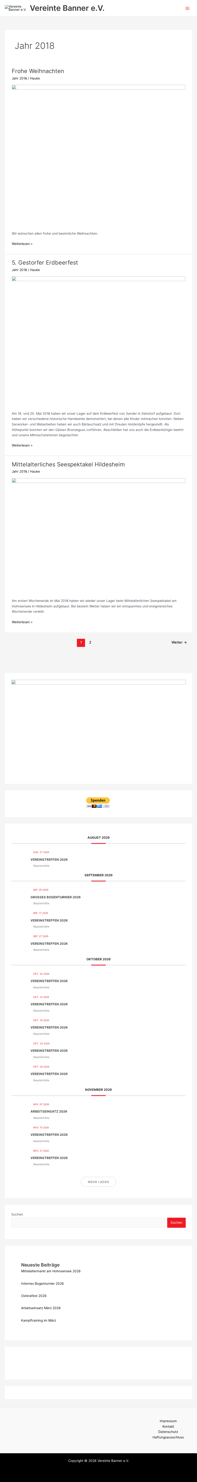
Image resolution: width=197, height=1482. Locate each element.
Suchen (17, 1214)
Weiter (179, 642)
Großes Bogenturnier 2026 (56, 897)
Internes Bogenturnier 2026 (42, 1283)
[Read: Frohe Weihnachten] (98, 155)
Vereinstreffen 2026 (49, 859)
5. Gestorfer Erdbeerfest (45, 262)
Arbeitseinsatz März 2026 (41, 1308)
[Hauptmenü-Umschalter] (187, 8)
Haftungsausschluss (168, 1437)
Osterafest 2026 (34, 1296)
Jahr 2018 (19, 78)
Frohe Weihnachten (38, 71)
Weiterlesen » (22, 243)
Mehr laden (98, 1182)
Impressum (168, 1421)
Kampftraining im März (38, 1320)
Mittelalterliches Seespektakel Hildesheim (68, 464)
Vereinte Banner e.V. (67, 8)
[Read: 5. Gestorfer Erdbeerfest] (98, 341)
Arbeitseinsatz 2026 (49, 1111)
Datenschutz (168, 1432)
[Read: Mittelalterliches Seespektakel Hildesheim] (98, 535)
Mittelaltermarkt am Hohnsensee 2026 (51, 1271)
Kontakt (168, 1426)
